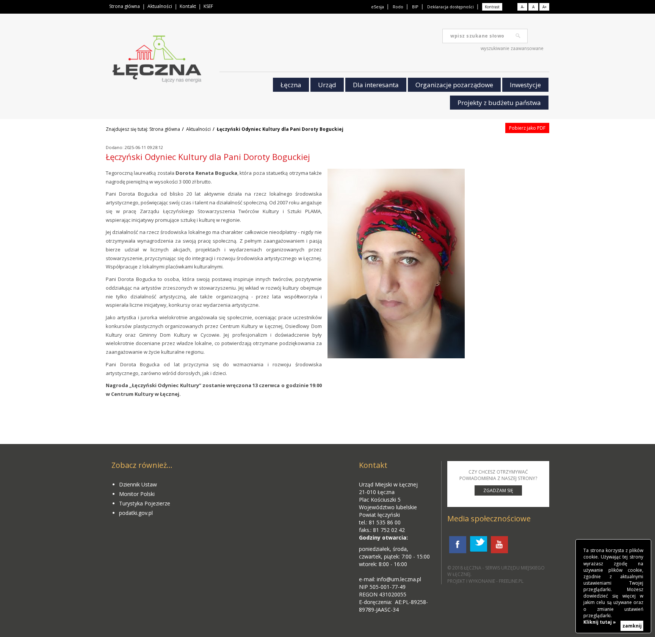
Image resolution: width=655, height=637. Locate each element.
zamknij (632, 626)
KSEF (208, 6)
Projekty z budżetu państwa (499, 102)
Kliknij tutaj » (599, 622)
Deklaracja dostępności (450, 6)
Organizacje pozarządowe (454, 84)
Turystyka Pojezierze (144, 503)
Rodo (398, 6)
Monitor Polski (137, 493)
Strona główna (124, 6)
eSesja (377, 6)
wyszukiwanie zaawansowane (512, 48)
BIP (415, 6)
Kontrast (492, 6)
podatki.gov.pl (136, 512)
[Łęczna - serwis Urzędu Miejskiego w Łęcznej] (157, 61)
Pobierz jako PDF (527, 128)
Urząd (327, 84)
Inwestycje (525, 84)
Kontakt (188, 6)
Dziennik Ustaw (138, 484)
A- (522, 6)
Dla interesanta (376, 84)
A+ (544, 6)
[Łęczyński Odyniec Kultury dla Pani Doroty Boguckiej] (396, 263)
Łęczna (290, 84)
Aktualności (159, 6)
